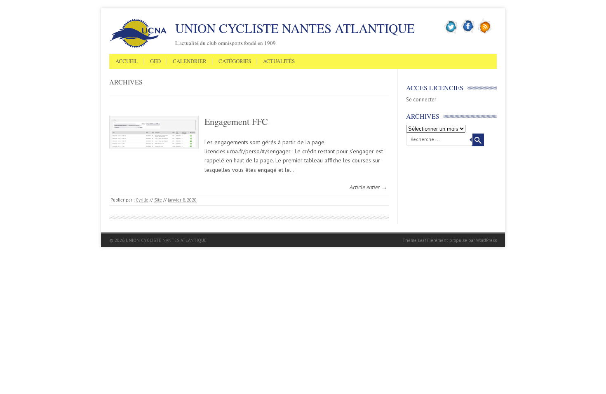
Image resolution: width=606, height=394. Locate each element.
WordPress (486, 240)
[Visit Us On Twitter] (451, 32)
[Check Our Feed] (485, 32)
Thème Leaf (414, 240)
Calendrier (190, 61)
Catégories (234, 61)
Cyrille (142, 200)
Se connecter (421, 99)
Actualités (279, 61)
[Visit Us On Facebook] (468, 32)
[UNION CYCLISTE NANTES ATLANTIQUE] (138, 46)
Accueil (126, 61)
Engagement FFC (236, 121)
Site (158, 200)
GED (155, 61)
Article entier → (368, 187)
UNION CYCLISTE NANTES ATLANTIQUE (295, 28)
